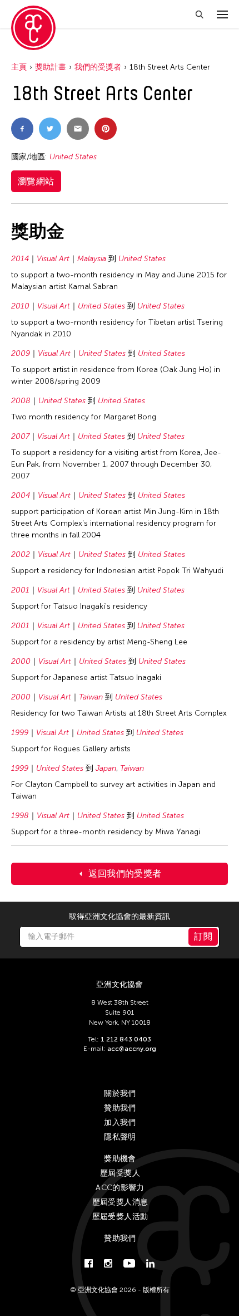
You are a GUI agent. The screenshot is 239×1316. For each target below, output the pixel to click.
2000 (21, 661)
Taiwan (91, 697)
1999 (19, 732)
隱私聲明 (120, 1137)
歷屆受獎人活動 (120, 1216)
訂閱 (203, 936)
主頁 (19, 67)
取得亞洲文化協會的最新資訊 (119, 917)
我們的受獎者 (97, 67)
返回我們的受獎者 (124, 873)
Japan (106, 768)
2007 (20, 436)
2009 (20, 353)
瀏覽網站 (36, 181)
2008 (21, 400)
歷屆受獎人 (120, 1173)
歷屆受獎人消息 (120, 1202)
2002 (20, 554)
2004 (20, 495)
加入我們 (120, 1122)
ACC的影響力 (120, 1187)
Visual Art (53, 258)
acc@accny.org (131, 1049)
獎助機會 (120, 1158)
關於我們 (120, 1093)
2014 (20, 258)
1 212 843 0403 (126, 1039)
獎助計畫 (50, 67)
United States (73, 157)
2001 (20, 590)
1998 (20, 815)
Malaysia (91, 258)
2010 (20, 306)
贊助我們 (120, 1108)
